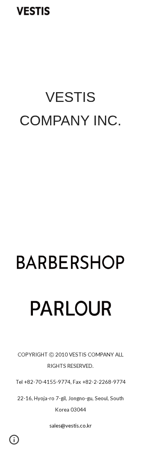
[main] (70, 109)
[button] (14, 442)
